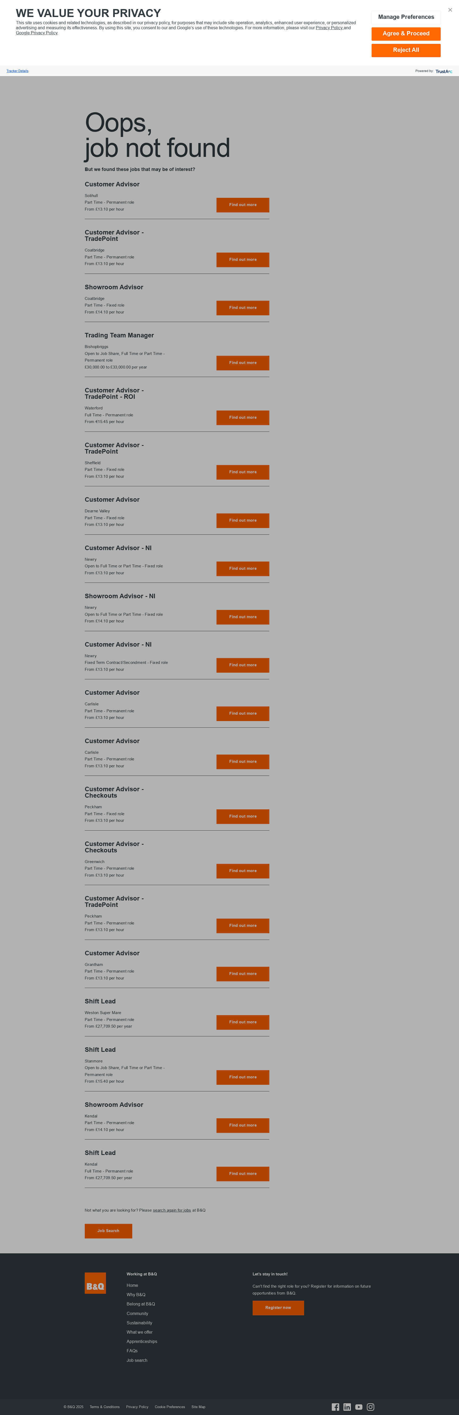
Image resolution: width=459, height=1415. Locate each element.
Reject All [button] (406, 50)
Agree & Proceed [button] (406, 34)
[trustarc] (443, 70)
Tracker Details (17, 71)
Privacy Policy (330, 27)
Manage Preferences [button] (406, 17)
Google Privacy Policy (36, 32)
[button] (450, 9)
